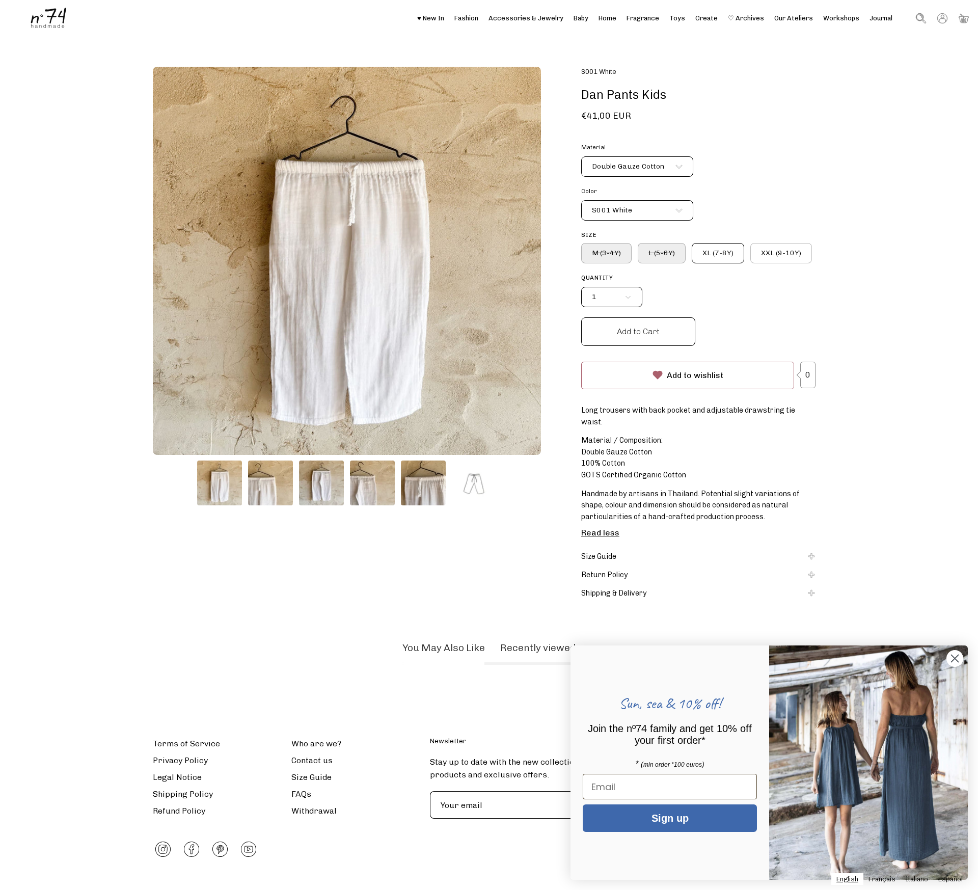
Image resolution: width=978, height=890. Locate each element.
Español (950, 879)
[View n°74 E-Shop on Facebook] (191, 849)
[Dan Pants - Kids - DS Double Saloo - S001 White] (219, 483)
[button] (793, 18)
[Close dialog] (955, 658)
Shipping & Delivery (614, 593)
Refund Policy (179, 811)
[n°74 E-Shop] (48, 18)
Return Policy (604, 574)
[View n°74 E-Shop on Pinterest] (220, 849)
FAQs (301, 794)
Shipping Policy (183, 794)
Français (881, 879)
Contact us (312, 760)
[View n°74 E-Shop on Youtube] (248, 849)
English (847, 879)
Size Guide (598, 556)
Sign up (670, 818)
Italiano (917, 879)
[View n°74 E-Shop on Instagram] (163, 849)
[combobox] (847, 879)
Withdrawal (314, 811)
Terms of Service (186, 743)
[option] (882, 879)
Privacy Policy (180, 760)
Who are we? (316, 743)
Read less (600, 532)
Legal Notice (177, 777)
